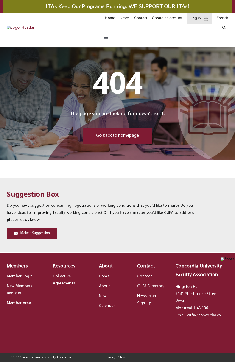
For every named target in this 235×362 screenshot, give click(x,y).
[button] (224, 28)
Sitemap (123, 357)
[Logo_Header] (20, 27)
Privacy (111, 357)
